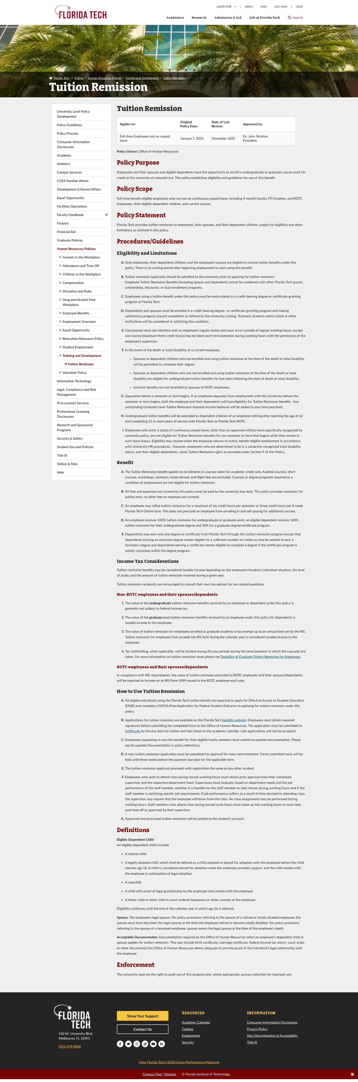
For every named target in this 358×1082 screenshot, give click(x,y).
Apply (249, 6)
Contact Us (142, 1029)
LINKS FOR (224, 6)
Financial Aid (66, 232)
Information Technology (74, 381)
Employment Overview (79, 321)
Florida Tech (61, 78)
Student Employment (78, 347)
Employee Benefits (76, 313)
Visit (264, 6)
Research (199, 17)
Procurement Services (73, 403)
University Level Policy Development (73, 113)
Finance (62, 223)
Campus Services (69, 172)
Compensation (73, 283)
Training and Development (142, 78)
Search (295, 19)
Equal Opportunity (70, 198)
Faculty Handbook (70, 215)
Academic (64, 155)
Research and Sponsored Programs (75, 427)
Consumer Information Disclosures (73, 144)
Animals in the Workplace (81, 257)
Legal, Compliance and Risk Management (76, 391)
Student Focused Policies (75, 447)
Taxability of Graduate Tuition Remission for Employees (260, 657)
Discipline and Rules (77, 291)
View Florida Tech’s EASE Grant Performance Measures (179, 1062)
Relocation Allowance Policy (83, 338)
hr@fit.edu (132, 731)
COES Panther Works (72, 181)
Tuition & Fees (67, 464)
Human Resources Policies (104, 78)
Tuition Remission (174, 78)
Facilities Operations (72, 206)
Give (299, 6)
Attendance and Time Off (81, 266)
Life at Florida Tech (264, 17)
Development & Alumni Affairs (79, 189)
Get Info (281, 6)
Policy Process (67, 133)
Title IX (62, 455)
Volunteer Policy (75, 372)
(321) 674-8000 (70, 1046)
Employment (191, 1035)
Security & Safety (69, 438)
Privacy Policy (257, 1029)
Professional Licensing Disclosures (73, 413)
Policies (79, 78)
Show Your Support (142, 1016)
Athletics (63, 164)
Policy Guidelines (69, 125)
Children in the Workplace (82, 274)
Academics (175, 17)
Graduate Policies (70, 240)
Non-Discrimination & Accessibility (272, 1035)
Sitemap (170, 1074)
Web (60, 472)
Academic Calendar (196, 1022)
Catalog (187, 1029)
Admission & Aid (227, 17)
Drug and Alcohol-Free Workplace (79, 302)
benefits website (234, 720)
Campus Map (152, 1074)
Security (188, 1042)
